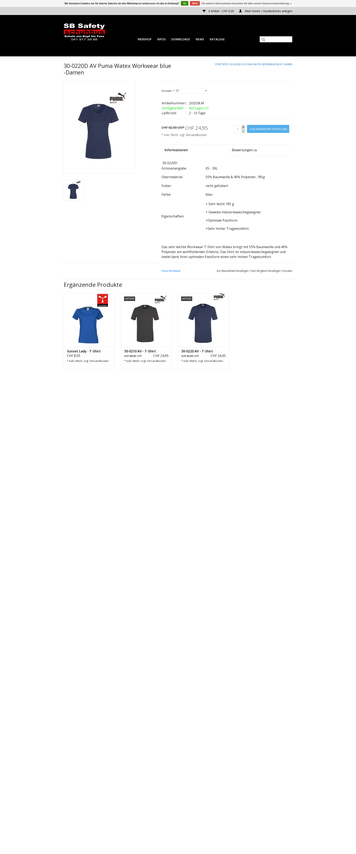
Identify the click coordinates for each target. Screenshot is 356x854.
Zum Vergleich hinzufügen (266, 271)
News (200, 39)
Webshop (144, 39)
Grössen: (168, 91)
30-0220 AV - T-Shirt (197, 351)
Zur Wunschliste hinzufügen (232, 271)
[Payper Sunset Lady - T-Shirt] (89, 320)
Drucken (287, 271)
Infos (161, 39)
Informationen (176, 150)
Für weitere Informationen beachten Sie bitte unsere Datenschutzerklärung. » (246, 3)
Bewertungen (244, 150)
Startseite (221, 64)
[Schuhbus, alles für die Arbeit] (84, 32)
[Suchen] (262, 40)
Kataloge (217, 39)
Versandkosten (196, 135)
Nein (195, 3)
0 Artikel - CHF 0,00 (221, 11)
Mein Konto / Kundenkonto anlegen (268, 11)
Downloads (180, 39)
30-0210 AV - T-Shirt (140, 351)
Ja (184, 3)
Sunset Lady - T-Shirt (84, 351)
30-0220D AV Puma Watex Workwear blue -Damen (261, 64)
